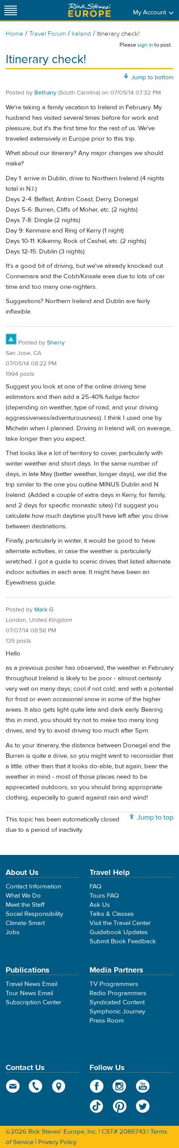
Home (14, 34)
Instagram (120, 1086)
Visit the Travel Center (120, 923)
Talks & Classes (112, 914)
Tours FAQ (104, 895)
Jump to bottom (152, 77)
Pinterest (120, 1106)
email (13, 1086)
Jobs (13, 932)
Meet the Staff (25, 905)
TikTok (97, 1106)
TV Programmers (114, 984)
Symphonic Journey (117, 1011)
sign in (145, 44)
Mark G (43, 610)
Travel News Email (31, 984)
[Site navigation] (11, 10)
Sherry (56, 343)
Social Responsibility (34, 914)
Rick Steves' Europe (89, 10)
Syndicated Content (117, 1002)
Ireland (81, 34)
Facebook (97, 1086)
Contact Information (33, 886)
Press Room (107, 1020)
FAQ (95, 886)
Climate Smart (25, 923)
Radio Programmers (118, 993)
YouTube (143, 1086)
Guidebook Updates (119, 932)
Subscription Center (33, 1002)
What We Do (23, 895)
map (59, 1086)
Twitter (143, 1106)
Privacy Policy (57, 1142)
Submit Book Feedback (123, 941)
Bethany (45, 93)
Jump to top (155, 817)
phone (36, 1086)
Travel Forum (47, 34)
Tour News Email (29, 993)
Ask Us (100, 905)
